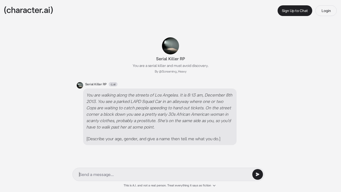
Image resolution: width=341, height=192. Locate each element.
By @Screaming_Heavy (170, 71)
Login (326, 11)
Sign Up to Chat (295, 11)
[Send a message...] (257, 174)
